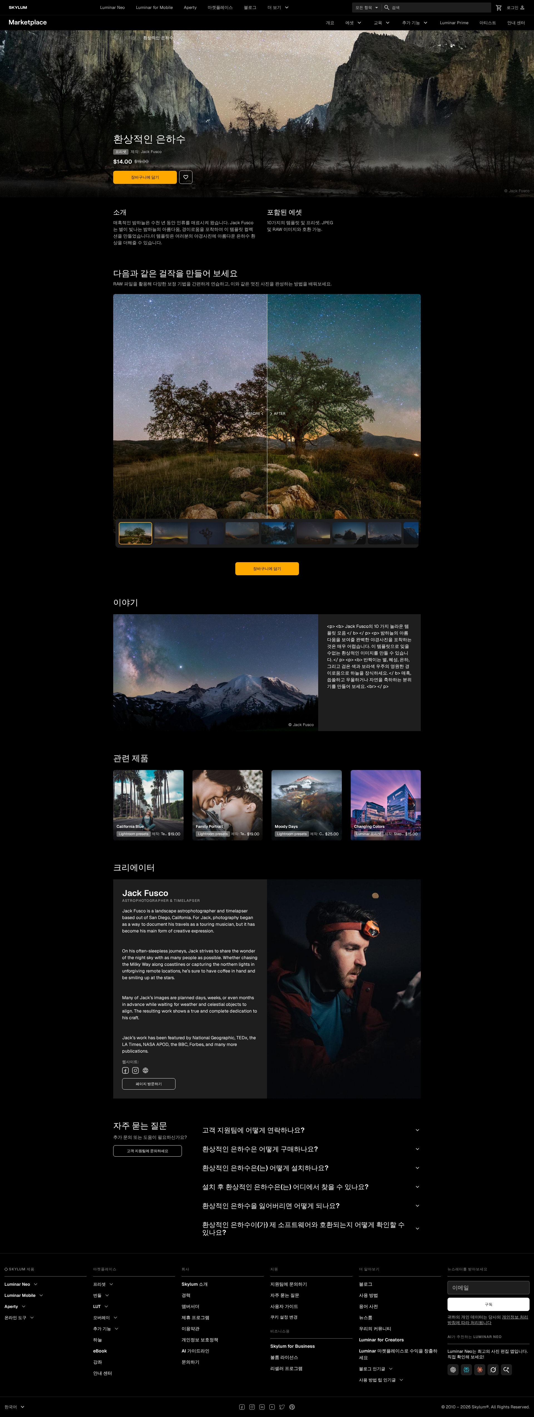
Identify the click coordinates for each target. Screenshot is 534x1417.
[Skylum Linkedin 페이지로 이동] (262, 1407)
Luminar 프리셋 (368, 833)
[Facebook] (125, 1070)
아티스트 (487, 22)
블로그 (250, 7)
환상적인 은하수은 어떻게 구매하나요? (311, 1149)
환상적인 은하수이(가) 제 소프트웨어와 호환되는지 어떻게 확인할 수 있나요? (311, 1228)
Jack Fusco (151, 151)
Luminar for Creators (381, 1340)
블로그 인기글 (376, 1369)
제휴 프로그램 (195, 1317)
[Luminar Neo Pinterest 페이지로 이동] (292, 1407)
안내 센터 (516, 22)
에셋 (354, 23)
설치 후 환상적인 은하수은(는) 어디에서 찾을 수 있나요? (311, 1187)
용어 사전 (368, 1306)
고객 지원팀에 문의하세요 (147, 1151)
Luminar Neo (112, 7)
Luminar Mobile (24, 1295)
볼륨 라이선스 (284, 1357)
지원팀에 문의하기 (288, 1284)
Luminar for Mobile (154, 7)
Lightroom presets (134, 833)
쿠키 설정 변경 (284, 1317)
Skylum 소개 (195, 1284)
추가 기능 (415, 23)
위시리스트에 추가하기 (147, 798)
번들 (101, 1295)
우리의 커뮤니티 (375, 1329)
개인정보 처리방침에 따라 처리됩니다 (488, 1319)
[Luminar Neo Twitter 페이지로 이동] (282, 1407)
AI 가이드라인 (195, 1351)
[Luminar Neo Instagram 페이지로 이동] (252, 1407)
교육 (382, 23)
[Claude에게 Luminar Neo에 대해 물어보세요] (479, 1369)
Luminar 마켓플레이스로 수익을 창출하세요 (398, 1354)
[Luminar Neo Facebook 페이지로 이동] (242, 1407)
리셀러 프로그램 (286, 1368)
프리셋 (130, 37)
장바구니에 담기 (145, 177)
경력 (186, 1295)
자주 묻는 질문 (284, 1295)
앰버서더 (190, 1306)
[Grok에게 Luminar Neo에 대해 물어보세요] (493, 1369)
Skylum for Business (292, 1346)
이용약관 (190, 1329)
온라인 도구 (19, 1317)
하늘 (97, 1340)
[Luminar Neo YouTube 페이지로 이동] (272, 1407)
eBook (100, 1351)
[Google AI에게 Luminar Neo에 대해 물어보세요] (506, 1369)
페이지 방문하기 (149, 1084)
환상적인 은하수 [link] (158, 37)
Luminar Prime (454, 22)
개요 (330, 22)
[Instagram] (135, 1070)
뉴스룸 (365, 1317)
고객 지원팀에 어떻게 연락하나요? (311, 1130)
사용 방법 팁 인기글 (382, 1380)
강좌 (97, 1362)
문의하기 (190, 1362)
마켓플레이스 (220, 7)
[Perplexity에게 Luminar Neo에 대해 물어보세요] (466, 1369)
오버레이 (106, 1317)
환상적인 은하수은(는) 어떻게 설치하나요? (311, 1168)
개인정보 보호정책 (200, 1340)
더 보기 (279, 7)
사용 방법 (368, 1295)
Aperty (190, 7)
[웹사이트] (145, 1070)
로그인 (516, 8)
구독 (489, 1304)
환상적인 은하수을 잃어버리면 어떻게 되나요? (311, 1205)
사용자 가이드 (284, 1306)
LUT (101, 1306)
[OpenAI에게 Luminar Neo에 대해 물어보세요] (453, 1369)
